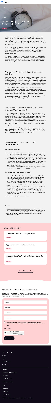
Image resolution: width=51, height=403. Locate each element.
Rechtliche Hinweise (8, 382)
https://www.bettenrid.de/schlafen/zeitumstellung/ (18, 209)
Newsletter (5, 391)
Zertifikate (5, 388)
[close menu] (48, 2)
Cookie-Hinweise (7, 379)
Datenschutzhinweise (10, 323)
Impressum (5, 375)
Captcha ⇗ (21, 334)
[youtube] (11, 352)
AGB (4, 385)
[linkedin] (7, 352)
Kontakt (5, 369)
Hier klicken (15, 333)
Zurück (4, 7)
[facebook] (3, 352)
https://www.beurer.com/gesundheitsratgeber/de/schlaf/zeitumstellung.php (24, 213)
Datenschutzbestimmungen (10, 372)
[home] (5, 2)
